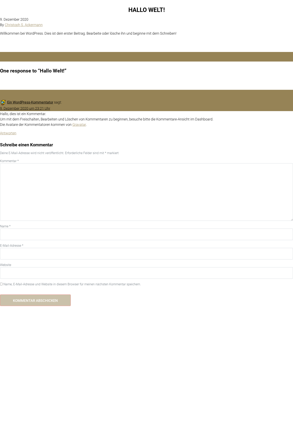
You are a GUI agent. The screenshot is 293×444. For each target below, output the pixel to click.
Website (5, 265)
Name (5, 226)
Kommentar (9, 161)
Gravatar (79, 124)
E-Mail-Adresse (11, 245)
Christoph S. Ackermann (24, 25)
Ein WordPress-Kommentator (30, 102)
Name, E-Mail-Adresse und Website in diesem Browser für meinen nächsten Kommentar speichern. (72, 284)
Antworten (8, 133)
